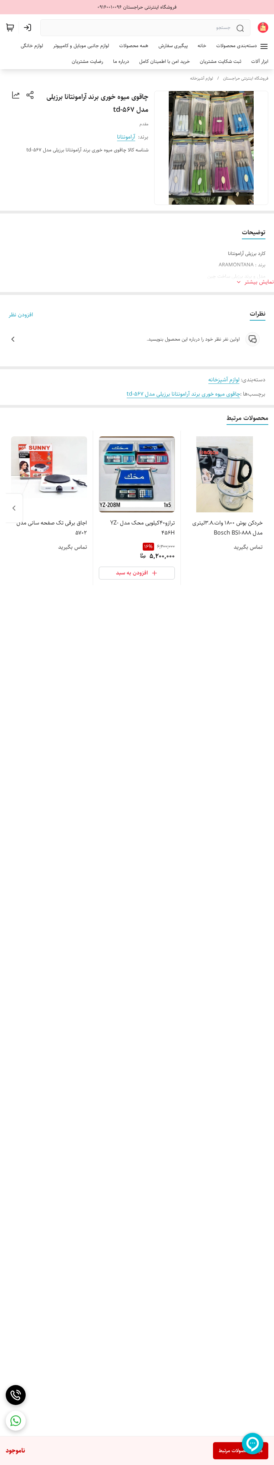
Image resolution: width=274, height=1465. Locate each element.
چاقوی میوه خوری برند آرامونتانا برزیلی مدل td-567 (183, 394)
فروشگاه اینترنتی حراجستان (245, 78)
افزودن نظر (21, 315)
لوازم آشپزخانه (201, 78)
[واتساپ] (16, 1421)
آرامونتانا (126, 136)
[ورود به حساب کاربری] (29, 27)
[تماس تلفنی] (16, 1395)
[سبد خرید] (10, 27)
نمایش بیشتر (259, 282)
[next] (13, 508)
